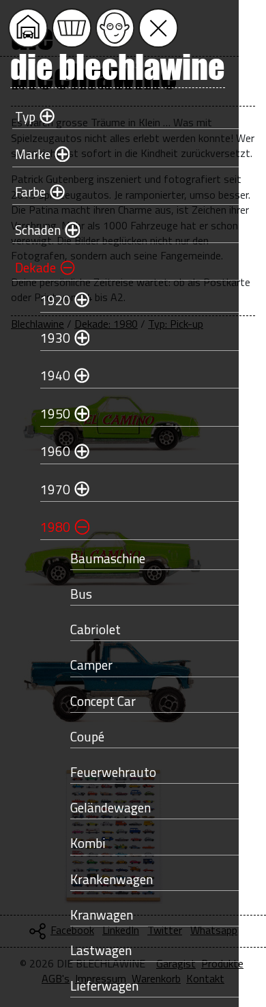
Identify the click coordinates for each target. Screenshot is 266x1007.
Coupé (87, 736)
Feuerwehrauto (113, 772)
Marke (32, 154)
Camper (91, 665)
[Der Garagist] (115, 28)
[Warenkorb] (71, 28)
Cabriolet (95, 629)
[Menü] (158, 28)
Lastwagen (101, 950)
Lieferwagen (104, 985)
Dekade (35, 267)
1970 (55, 489)
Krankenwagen (111, 879)
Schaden (38, 230)
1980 (55, 527)
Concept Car (103, 701)
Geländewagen (110, 807)
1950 (55, 413)
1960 (55, 451)
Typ (25, 116)
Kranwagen (101, 914)
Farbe (30, 191)
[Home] (28, 28)
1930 (55, 338)
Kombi (88, 843)
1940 (55, 375)
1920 (55, 300)
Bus (81, 594)
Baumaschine (107, 558)
